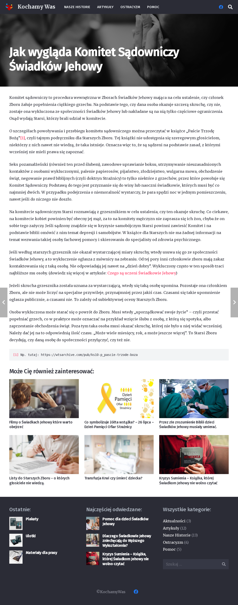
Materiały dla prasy (41, 552)
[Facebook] (221, 7)
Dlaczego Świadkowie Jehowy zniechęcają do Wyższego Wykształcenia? (126, 541)
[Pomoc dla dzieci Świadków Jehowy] (92, 523)
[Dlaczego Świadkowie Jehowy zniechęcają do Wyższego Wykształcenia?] (92, 540)
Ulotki (31, 536)
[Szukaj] (230, 7)
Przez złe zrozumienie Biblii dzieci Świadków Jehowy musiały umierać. (188, 424)
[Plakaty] (16, 523)
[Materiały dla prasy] (16, 557)
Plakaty (32, 519)
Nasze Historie (177, 535)
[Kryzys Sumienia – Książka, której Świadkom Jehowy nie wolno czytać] (194, 454)
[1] (22, 138)
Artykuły (171, 528)
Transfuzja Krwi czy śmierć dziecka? (113, 478)
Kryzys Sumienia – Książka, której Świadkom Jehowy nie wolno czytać (188, 480)
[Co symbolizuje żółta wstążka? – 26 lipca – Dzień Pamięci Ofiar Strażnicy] (119, 398)
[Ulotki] (16, 540)
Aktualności (174, 521)
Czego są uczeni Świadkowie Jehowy (141, 273)
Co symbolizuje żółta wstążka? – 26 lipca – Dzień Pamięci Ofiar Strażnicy (119, 424)
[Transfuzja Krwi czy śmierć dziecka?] (119, 454)
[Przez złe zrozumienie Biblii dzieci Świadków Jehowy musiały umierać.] (194, 398)
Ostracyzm (173, 542)
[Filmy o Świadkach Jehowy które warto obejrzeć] (44, 398)
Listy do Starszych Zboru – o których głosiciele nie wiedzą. (39, 480)
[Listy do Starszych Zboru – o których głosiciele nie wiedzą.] (44, 454)
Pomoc (169, 549)
